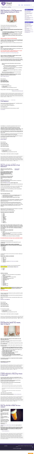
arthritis (7, 156)
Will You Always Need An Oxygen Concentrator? (28, 11)
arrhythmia (4, 156)
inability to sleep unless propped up (9, 158)
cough (22, 93)
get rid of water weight (8, 435)
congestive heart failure (18, 93)
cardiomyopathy (3, 93)
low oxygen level (17, 158)
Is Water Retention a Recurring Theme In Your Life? (11, 374)
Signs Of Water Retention (5, 76)
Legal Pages (5, 445)
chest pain (6, 93)
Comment (15, 369)
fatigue (20, 316)
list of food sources (13, 261)
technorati (10, 95)
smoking (5, 95)
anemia (2, 156)
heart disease (10, 366)
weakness (2, 96)
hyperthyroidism (3, 158)
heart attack (6, 366)
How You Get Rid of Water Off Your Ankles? (10, 406)
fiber (17, 266)
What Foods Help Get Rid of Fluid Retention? (10, 165)
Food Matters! (5, 101)
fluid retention (5, 181)
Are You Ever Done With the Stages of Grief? (28, 16)
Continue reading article (4, 362)
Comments (10, 96)
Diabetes (17, 157)
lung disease (21, 158)
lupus (1, 159)
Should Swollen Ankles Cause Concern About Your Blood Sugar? (29, 14)
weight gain (5, 96)
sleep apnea (2, 95)
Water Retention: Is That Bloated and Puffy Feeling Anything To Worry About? (11, 12)
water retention (7, 27)
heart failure (14, 366)
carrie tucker (2, 316)
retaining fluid (4, 159)
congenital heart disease (4, 157)
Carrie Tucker (13, 9)
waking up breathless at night (19, 95)
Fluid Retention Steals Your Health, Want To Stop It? (11, 323)
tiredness (13, 95)
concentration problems (11, 93)
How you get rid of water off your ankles (7, 425)
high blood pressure (19, 366)
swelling (8, 95)
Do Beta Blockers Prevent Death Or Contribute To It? (29, 19)
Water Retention (3, 9)
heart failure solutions (9, 317)
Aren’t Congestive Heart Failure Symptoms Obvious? (29, 17)
